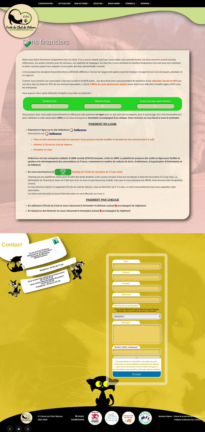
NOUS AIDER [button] (114, 3)
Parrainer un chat (42, 150)
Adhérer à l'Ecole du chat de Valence (52, 144)
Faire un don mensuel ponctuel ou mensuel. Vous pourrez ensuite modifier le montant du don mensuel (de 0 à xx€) (93, 139)
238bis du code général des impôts (108, 84)
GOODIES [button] (145, 3)
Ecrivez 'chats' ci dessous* (126, 347)
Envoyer (136, 374)
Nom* (126, 261)
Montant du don (49, 101)
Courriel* (126, 283)
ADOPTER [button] (98, 3)
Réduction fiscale (102, 101)
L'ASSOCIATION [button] (45, 3)
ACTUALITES (64, 3)
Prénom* (126, 272)
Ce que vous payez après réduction (155, 101)
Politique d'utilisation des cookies (187, 420)
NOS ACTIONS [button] (81, 3)
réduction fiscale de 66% (165, 81)
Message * (126, 322)
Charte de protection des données (187, 416)
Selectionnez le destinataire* (126, 306)
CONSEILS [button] (130, 3)
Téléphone (126, 294)
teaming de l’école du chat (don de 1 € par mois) (96, 172)
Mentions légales (165, 416)
